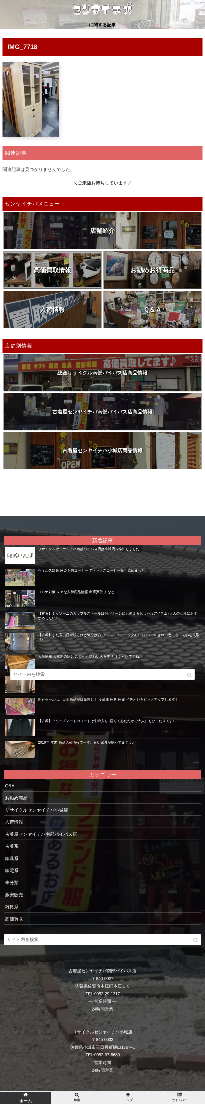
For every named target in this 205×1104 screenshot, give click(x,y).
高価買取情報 (52, 269)
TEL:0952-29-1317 (103, 994)
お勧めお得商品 (152, 269)
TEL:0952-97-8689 (103, 1055)
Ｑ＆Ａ (153, 309)
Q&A (9, 785)
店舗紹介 (102, 230)
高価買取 (14, 919)
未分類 (11, 882)
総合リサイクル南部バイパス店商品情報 (103, 372)
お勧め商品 (16, 798)
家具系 (11, 858)
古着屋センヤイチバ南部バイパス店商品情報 (102, 411)
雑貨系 (11, 906)
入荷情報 (52, 309)
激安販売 (14, 894)
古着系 (11, 846)
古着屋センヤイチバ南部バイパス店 (41, 834)
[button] (196, 940)
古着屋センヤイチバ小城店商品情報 (102, 450)
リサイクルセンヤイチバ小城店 (36, 810)
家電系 (11, 870)
